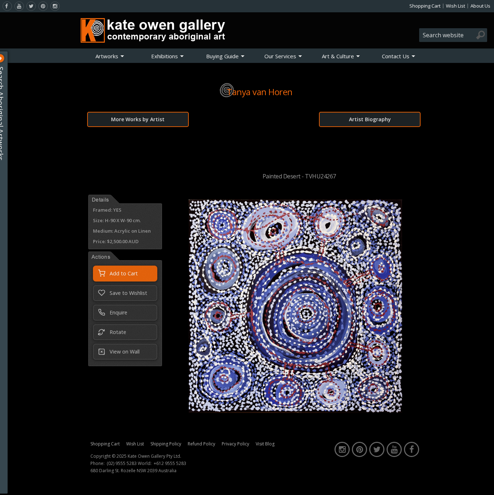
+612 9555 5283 (170, 463)
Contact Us (395, 56)
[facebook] (7, 6)
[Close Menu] (6, 58)
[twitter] (31, 6)
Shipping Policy (165, 444)
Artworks (106, 56)
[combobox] (453, 35)
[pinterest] (43, 6)
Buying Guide (222, 56)
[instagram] (55, 6)
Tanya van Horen (260, 92)
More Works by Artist (138, 119)
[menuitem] (110, 56)
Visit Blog (265, 444)
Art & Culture (338, 56)
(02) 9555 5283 (122, 463)
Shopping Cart (424, 6)
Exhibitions (164, 56)
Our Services (280, 56)
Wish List (455, 6)
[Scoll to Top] (483, 483)
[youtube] (19, 6)
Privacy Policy (235, 444)
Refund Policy (201, 444)
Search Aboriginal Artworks (7, 114)
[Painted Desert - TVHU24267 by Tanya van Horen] (295, 411)
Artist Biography (370, 119)
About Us (480, 6)
